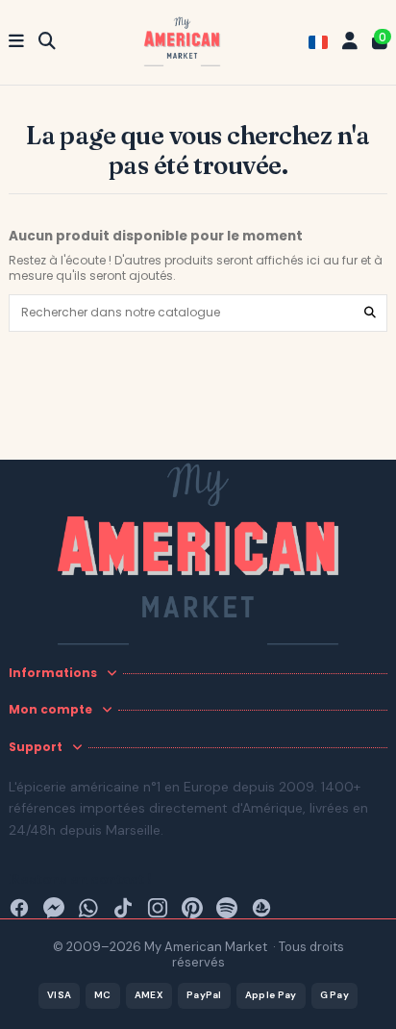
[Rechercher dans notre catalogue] (370, 313)
